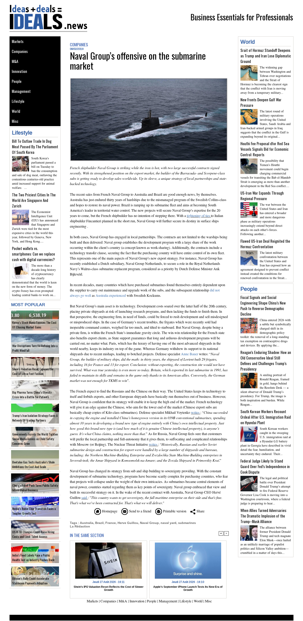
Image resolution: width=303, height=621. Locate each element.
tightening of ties (198, 215)
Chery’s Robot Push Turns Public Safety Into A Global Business (35, 487)
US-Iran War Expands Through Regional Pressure (262, 195)
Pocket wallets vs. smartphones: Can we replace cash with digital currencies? (33, 254)
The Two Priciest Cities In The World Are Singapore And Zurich (34, 200)
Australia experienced (111, 295)
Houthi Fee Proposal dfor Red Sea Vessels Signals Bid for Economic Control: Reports (264, 149)
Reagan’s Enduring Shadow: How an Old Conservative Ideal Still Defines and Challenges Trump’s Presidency (265, 361)
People (17, 81)
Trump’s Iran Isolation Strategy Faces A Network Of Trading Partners (35, 417)
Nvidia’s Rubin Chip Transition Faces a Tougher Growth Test (34, 511)
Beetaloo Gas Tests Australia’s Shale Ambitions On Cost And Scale (33, 464)
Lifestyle (18, 101)
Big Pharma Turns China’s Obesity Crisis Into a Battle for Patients (31, 394)
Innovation (19, 71)
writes (195, 412)
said (84, 497)
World (16, 111)
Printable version (174, 511)
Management (21, 91)
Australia (86, 523)
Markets (18, 41)
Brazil (99, 523)
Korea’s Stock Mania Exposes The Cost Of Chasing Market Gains (34, 324)
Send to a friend (139, 511)
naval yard (168, 523)
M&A (15, 61)
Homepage (109, 511)
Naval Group (149, 523)
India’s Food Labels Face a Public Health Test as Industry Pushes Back (33, 557)
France (110, 523)
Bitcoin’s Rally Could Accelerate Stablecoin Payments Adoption (30, 580)
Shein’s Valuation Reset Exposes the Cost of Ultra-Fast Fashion (32, 371)
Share (200, 511)
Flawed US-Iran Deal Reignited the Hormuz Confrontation (265, 243)
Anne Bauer (189, 354)
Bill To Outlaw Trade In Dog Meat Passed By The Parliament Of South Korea (35, 146)
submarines (187, 523)
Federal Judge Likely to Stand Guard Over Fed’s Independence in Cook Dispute (265, 466)
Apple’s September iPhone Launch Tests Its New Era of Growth (187, 588)
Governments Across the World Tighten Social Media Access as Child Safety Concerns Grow (35, 439)
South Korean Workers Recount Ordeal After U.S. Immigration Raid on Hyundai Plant (265, 417)
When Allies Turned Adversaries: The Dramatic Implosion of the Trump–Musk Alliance (263, 516)
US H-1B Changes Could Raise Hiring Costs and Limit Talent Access (33, 534)
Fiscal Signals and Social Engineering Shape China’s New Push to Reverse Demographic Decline (263, 306)
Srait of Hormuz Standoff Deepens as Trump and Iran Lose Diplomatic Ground (265, 55)
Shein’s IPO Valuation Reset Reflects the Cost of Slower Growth (109, 588)
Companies (20, 51)
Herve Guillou (128, 523)
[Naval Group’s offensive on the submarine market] (149, 79)
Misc (15, 121)
